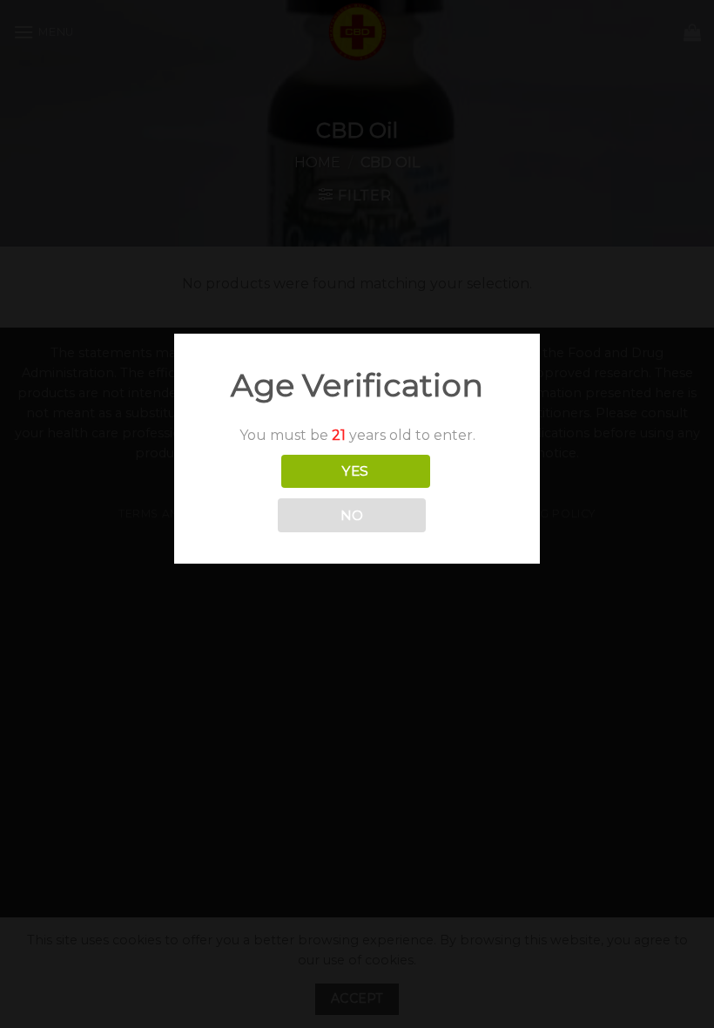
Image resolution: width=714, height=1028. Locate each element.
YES (355, 471)
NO (352, 515)
